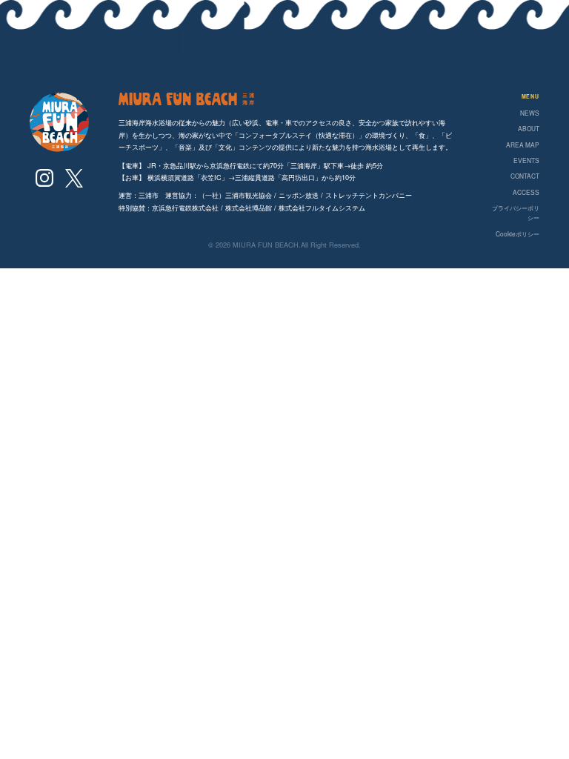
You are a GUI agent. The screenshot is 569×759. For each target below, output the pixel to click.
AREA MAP (522, 144)
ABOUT (528, 128)
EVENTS (526, 160)
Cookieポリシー (517, 233)
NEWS (529, 112)
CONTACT (524, 175)
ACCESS (526, 192)
